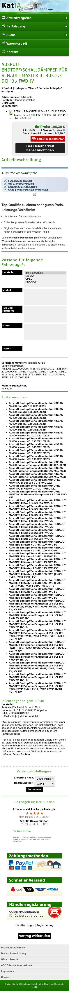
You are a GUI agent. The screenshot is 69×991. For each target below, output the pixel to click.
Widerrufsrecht (9, 959)
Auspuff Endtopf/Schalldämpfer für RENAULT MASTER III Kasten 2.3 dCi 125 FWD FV (37, 561)
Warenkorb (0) (16, 43)
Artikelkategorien (18, 18)
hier (17, 748)
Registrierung (45, 925)
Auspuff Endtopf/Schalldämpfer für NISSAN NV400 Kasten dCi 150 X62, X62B (36, 452)
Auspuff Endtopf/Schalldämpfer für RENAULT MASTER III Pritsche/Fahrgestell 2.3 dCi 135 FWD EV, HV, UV (37, 656)
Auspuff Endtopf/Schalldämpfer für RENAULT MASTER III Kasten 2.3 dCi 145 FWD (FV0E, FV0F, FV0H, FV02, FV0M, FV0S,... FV (37, 583)
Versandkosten (53, 130)
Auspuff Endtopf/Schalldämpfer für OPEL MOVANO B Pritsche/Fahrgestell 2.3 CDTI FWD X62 (38, 494)
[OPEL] (45, 278)
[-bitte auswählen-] (45, 272)
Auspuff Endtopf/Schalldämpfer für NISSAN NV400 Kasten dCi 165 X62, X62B (36, 458)
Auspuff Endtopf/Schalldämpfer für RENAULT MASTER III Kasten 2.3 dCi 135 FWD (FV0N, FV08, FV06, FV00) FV (37, 574)
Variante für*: (9, 105)
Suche (10, 35)
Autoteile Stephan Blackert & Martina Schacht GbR (36, 985)
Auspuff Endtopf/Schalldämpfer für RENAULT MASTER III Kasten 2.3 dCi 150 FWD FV (37, 590)
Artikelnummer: (11, 96)
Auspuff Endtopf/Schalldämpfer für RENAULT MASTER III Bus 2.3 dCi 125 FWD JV (37, 514)
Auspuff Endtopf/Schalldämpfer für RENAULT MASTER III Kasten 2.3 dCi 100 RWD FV (37, 549)
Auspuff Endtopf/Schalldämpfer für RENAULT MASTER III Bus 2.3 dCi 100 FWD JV (37, 502)
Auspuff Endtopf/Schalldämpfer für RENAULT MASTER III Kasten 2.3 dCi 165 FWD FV (37, 596)
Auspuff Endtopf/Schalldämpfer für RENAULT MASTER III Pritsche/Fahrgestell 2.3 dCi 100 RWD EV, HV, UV (37, 615)
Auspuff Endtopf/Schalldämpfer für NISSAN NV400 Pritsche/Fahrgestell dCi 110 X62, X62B (37, 463)
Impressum (7, 971)
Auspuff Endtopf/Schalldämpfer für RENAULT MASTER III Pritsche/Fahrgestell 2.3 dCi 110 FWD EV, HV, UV (37, 624)
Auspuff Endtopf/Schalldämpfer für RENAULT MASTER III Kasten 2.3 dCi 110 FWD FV (37, 555)
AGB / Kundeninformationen (17, 965)
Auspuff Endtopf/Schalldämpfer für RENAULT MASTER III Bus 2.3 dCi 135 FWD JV (37, 520)
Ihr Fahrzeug (15, 26)
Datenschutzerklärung (13, 953)
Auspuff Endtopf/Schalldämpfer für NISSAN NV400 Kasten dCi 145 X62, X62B (36, 446)
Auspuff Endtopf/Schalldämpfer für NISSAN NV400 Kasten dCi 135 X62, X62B (36, 440)
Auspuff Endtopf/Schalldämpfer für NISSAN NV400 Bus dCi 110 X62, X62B (36, 404)
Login (30, 925)
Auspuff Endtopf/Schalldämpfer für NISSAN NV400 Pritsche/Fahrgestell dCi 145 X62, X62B (37, 469)
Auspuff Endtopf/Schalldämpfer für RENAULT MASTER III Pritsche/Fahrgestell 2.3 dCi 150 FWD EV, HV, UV (37, 677)
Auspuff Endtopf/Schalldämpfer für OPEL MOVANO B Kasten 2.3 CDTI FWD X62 (35, 487)
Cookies (5, 977)
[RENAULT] (45, 281)
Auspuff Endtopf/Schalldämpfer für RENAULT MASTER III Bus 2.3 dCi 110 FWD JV (37, 508)
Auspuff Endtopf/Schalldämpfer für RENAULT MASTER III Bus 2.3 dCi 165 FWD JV (37, 537)
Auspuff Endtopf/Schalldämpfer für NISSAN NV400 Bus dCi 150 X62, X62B (36, 422)
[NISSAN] (45, 275)
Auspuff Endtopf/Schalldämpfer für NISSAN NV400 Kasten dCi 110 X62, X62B (36, 434)
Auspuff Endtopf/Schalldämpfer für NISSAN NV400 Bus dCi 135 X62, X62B (36, 410)
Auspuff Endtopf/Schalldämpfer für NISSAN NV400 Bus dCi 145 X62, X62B (36, 416)
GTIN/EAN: (8, 102)
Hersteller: (7, 99)
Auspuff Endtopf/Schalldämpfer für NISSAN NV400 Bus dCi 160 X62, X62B (36, 428)
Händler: (20, 925)
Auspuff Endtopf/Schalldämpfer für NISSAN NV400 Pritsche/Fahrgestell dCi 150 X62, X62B (37, 475)
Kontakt (12, 52)
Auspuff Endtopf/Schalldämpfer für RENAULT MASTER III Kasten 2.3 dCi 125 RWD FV (37, 567)
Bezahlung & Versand (13, 947)
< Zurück (7, 88)
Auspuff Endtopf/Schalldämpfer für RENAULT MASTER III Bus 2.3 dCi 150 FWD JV (37, 531)
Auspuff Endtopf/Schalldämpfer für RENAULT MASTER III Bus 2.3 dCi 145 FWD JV (37, 525)
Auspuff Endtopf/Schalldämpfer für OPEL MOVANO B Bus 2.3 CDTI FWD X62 (35, 481)
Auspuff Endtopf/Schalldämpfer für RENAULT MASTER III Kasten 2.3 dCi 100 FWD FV (37, 543)
